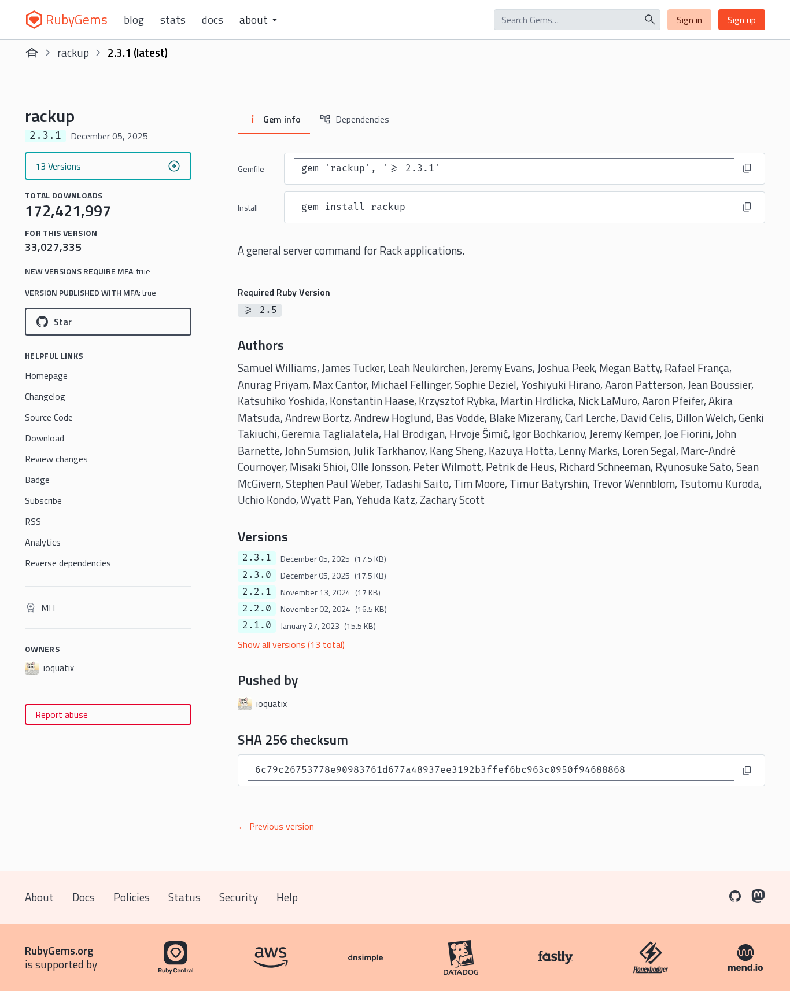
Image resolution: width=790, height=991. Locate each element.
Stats (173, 20)
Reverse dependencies (68, 563)
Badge (37, 480)
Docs (212, 20)
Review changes (56, 459)
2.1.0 (256, 625)
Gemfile (251, 169)
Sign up (742, 20)
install (248, 207)
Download (44, 438)
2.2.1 (256, 592)
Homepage (46, 375)
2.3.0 (256, 575)
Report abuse (61, 714)
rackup (73, 52)
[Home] (32, 52)
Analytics (43, 542)
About (39, 897)
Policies (131, 897)
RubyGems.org (59, 950)
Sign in (689, 20)
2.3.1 (256, 557)
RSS (33, 521)
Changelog (45, 396)
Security (238, 897)
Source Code (49, 417)
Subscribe (43, 500)
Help (287, 897)
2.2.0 (256, 608)
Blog (134, 20)
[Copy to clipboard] (747, 168)
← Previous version (276, 826)
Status (184, 897)
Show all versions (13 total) (291, 644)
